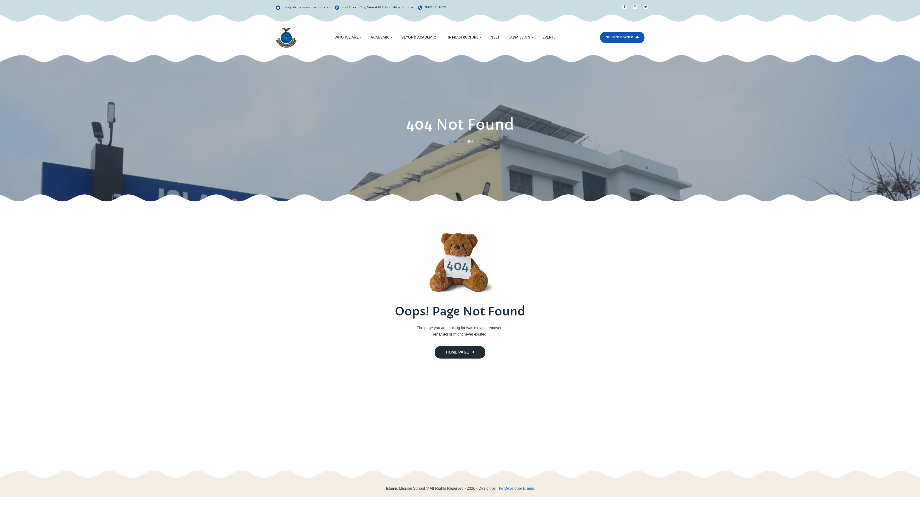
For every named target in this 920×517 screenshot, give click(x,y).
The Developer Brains (515, 488)
